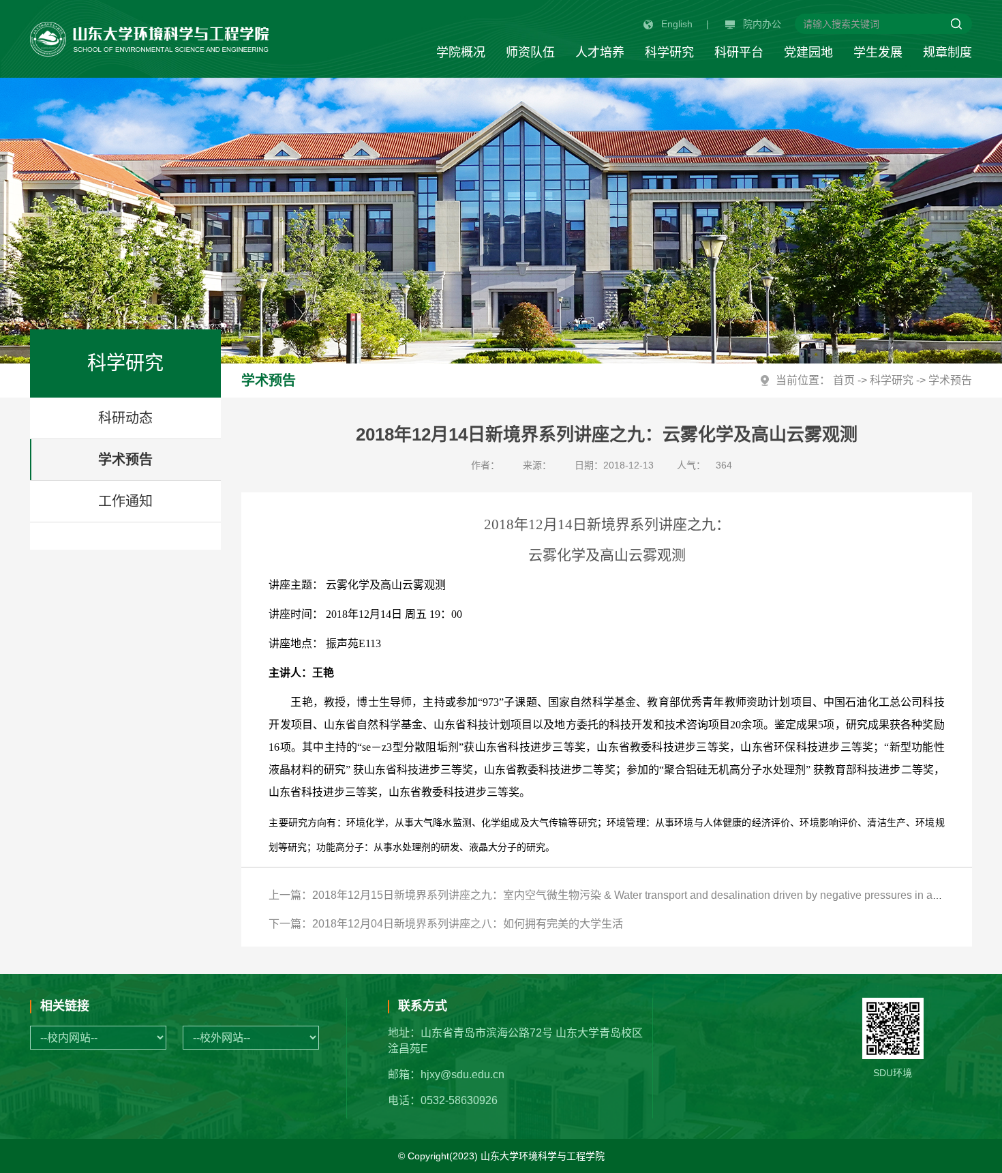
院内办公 (762, 23)
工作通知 (125, 501)
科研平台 (738, 52)
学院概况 (460, 52)
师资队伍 (530, 52)
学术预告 (125, 459)
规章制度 (947, 52)
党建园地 (808, 52)
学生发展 (877, 52)
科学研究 (669, 52)
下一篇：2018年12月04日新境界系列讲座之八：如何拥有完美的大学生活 (446, 924)
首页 (844, 380)
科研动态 (125, 418)
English (677, 23)
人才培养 (599, 52)
